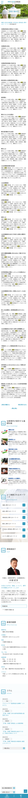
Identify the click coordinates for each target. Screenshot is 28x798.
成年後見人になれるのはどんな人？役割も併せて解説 (13, 366)
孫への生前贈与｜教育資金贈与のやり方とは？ (12, 311)
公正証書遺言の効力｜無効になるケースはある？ (13, 292)
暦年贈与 (3, 97)
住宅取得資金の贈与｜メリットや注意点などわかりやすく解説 (13, 273)
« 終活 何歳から (5, 404)
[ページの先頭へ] (25, 791)
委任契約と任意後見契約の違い (9, 80)
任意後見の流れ (5, 46)
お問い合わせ (5, 792)
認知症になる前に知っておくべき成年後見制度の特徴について (14, 384)
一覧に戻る (14, 408)
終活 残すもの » (22, 404)
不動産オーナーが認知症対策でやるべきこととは (13, 347)
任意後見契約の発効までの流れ (9, 29)
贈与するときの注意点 (7, 114)
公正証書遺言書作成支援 (8, 166)
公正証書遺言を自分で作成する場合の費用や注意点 (13, 235)
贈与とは (3, 149)
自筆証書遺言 (5, 200)
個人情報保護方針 (7, 788)
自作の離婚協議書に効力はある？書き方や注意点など (13, 254)
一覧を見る (6, 748)
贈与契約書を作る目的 (7, 131)
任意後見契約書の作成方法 (8, 63)
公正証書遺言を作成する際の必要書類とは (12, 329)
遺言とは (3, 217)
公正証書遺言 (5, 183)
